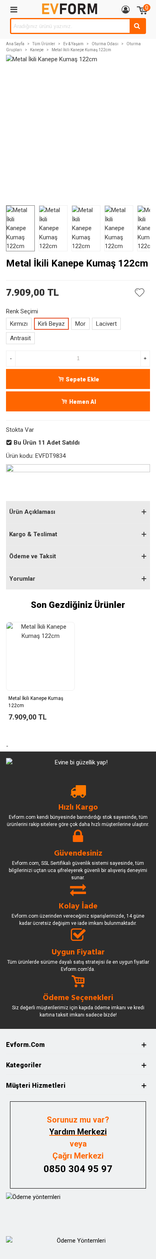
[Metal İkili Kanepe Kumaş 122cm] (40, 656)
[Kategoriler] (13, 9)
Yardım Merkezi (78, 1132)
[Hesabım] (125, 9)
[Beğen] (140, 292)
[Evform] (70, 9)
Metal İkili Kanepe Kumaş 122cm (35, 702)
